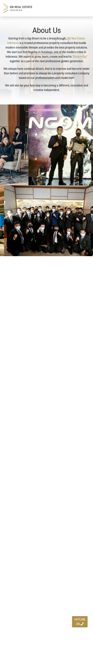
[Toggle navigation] (84, 8)
